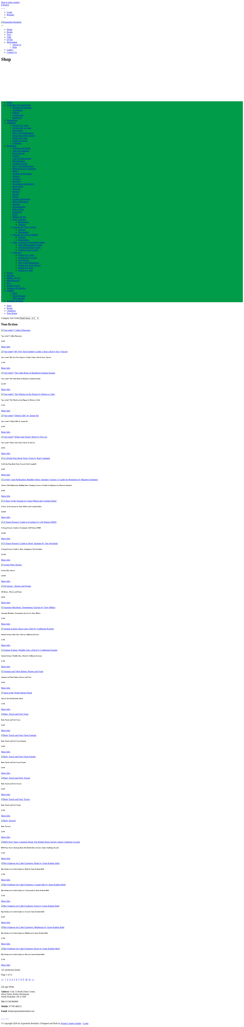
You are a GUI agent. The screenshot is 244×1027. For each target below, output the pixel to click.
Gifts (9, 37)
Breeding (16, 181)
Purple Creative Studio (71, 1023)
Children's (11, 123)
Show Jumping (19, 219)
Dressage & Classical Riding (25, 235)
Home (9, 29)
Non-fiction (17, 130)
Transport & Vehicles (16, 288)
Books (10, 32)
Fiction (15, 196)
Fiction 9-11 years (20, 125)
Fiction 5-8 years (19, 138)
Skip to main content (10, 2)
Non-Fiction (23, 260)
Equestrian (11, 146)
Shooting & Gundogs (21, 107)
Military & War (19, 217)
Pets (8, 283)
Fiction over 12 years (21, 128)
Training (22, 224)
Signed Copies (13, 285)
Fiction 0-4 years (19, 140)
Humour (16, 191)
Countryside (17, 115)
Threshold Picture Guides (29, 247)
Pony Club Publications (22, 133)
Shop (9, 305)
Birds (14, 293)
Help (14, 47)
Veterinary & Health (21, 148)
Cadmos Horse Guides (28, 250)
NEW (9, 102)
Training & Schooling (22, 174)
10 (26, 979)
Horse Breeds (18, 153)
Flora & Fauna (18, 296)
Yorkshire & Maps (15, 301)
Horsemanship (18, 207)
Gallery (10, 50)
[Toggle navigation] (2, 25)
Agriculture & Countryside (19, 105)
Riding (15, 171)
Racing (15, 194)
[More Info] (15, 330)
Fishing (15, 112)
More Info (5, 347)
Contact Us (12, 52)
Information (12, 42)
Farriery (15, 156)
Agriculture (17, 110)
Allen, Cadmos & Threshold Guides (28, 242)
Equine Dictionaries (21, 199)
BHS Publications (20, 201)
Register (10, 15)
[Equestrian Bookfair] (11, 22)
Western (16, 176)
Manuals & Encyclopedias (24, 168)
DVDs (10, 39)
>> (33, 979)
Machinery (17, 118)
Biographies (12, 120)
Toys (9, 34)
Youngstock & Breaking (23, 184)
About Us (16, 45)
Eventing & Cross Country (24, 227)
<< (2, 979)
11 (30, 979)
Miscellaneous (18, 161)
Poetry (15, 214)
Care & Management (21, 158)
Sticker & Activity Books (23, 135)
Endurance (17, 212)
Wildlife (10, 290)
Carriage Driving (20, 163)
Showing (16, 189)
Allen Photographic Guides (30, 245)
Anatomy (16, 179)
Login (9, 12)
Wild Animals (18, 298)
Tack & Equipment (20, 151)
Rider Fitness (18, 209)
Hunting (16, 204)
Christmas (16, 143)
